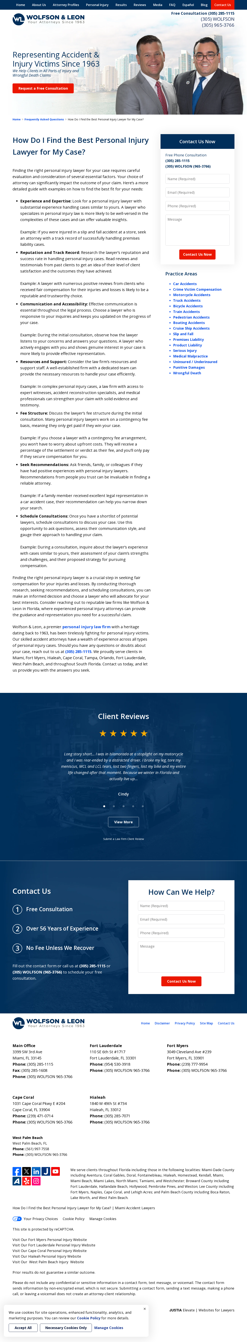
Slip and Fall (183, 334)
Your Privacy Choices (41, 1218)
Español (188, 5)
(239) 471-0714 (40, 1115)
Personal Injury (97, 5)
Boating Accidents (189, 322)
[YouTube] (55, 1171)
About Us (39, 5)
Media (157, 5)
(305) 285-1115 (78, 651)
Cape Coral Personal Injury (50, 1250)
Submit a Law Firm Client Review (123, 839)
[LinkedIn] (36, 1171)
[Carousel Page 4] (133, 806)
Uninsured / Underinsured (195, 361)
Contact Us (222, 5)
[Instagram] (36, 1181)
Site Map (206, 1023)
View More (123, 822)
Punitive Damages (189, 367)
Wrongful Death (187, 373)
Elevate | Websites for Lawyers (201, 1310)
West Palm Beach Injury (48, 1262)
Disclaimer (162, 1023)
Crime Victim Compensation (197, 289)
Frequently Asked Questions (44, 119)
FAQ (172, 5)
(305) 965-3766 (218, 25)
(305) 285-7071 (117, 1115)
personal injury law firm (86, 626)
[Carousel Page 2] (114, 806)
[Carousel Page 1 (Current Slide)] (104, 806)
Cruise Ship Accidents (191, 328)
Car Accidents (185, 283)
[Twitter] (26, 1171)
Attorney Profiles (66, 5)
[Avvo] (17, 1181)
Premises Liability (188, 339)
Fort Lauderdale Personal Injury (54, 1245)
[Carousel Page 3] (123, 806)
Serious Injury (185, 350)
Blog (204, 5)
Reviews (140, 5)
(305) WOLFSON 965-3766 (49, 1076)
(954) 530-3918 (117, 1064)
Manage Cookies (102, 1218)
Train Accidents (186, 311)
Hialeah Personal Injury (47, 1256)
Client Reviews (123, 716)
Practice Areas (181, 273)
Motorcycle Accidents (191, 294)
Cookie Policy (74, 1218)
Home (20, 5)
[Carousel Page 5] (143, 806)
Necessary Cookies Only (66, 1327)
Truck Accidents (186, 300)
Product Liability (187, 345)
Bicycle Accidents (188, 306)
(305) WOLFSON (217, 19)
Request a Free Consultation (43, 88)
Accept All (23, 1327)
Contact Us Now (197, 141)
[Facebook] (17, 1171)
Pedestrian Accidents (191, 317)
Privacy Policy (185, 1023)
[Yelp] (26, 1181)
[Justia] (45, 1171)
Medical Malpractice (190, 356)
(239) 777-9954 (194, 1064)
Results (121, 5)
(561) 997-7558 (37, 1149)
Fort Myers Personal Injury (50, 1239)
